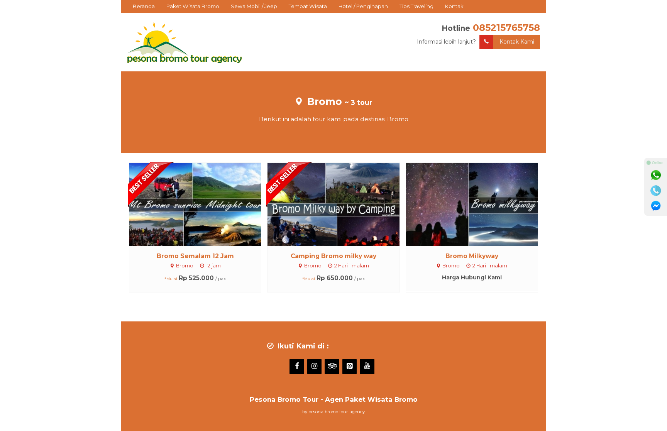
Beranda (144, 6)
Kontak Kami (516, 41)
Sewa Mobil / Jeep (254, 6)
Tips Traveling (416, 6)
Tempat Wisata (308, 6)
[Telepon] (655, 190)
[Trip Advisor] (332, 366)
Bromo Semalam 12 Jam (195, 256)
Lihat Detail (202, 203)
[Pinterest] (349, 366)
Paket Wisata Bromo (192, 6)
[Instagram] (314, 366)
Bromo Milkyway (471, 256)
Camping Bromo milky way (333, 256)
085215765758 (506, 27)
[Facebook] (296, 366)
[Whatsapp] (655, 175)
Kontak (454, 6)
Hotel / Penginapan (363, 6)
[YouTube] (367, 366)
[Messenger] (655, 206)
